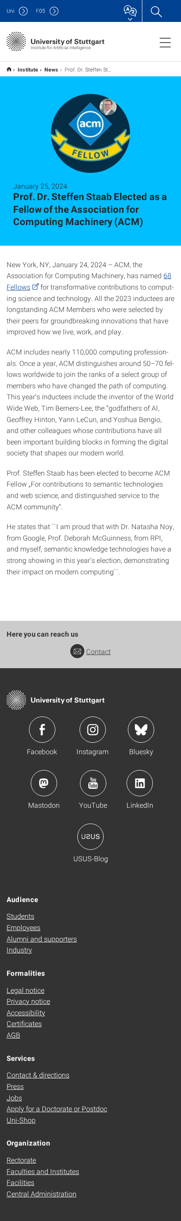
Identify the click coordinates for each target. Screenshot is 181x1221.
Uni (10, 10)
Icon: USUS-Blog (90, 837)
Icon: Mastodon (44, 783)
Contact (98, 651)
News (51, 69)
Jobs (14, 1097)
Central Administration (41, 1193)
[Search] (156, 11)
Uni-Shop (21, 1119)
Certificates (24, 1023)
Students (20, 915)
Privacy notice (28, 1001)
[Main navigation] (165, 42)
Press (15, 1086)
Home (9, 69)
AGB (13, 1034)
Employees (23, 927)
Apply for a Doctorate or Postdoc (57, 1108)
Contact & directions (38, 1074)
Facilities (20, 1182)
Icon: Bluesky (141, 729)
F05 (40, 10)
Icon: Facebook (42, 729)
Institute (28, 69)
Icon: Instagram (93, 729)
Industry (19, 949)
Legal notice (25, 990)
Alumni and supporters (42, 938)
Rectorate (21, 1159)
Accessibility (26, 1012)
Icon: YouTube (93, 783)
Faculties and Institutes (43, 1171)
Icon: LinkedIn (140, 783)
